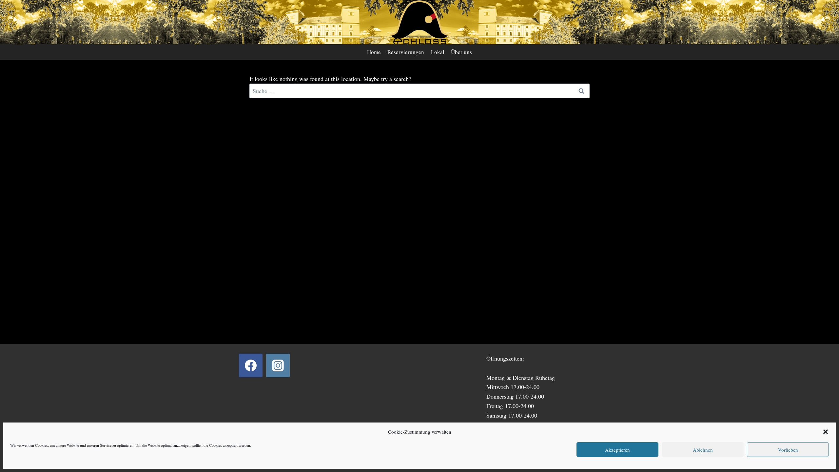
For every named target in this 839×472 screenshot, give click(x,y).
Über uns (461, 52)
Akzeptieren (617, 449)
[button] (825, 431)
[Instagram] (278, 365)
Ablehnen (703, 449)
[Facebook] (251, 365)
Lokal (437, 52)
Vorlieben (788, 449)
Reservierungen (405, 52)
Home (374, 52)
